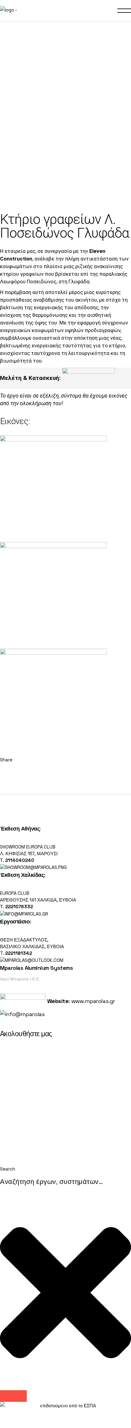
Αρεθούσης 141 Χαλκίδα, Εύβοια (38, 900)
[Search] (13, 1396)
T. (16, 953)
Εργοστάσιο (15, 921)
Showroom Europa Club (27, 847)
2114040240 (19, 860)
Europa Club (14, 893)
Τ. (2, 860)
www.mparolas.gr (93, 1001)
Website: (58, 1001)
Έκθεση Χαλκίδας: (22, 874)
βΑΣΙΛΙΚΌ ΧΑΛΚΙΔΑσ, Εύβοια (32, 946)
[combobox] (65, 1182)
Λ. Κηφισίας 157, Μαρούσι (29, 853)
